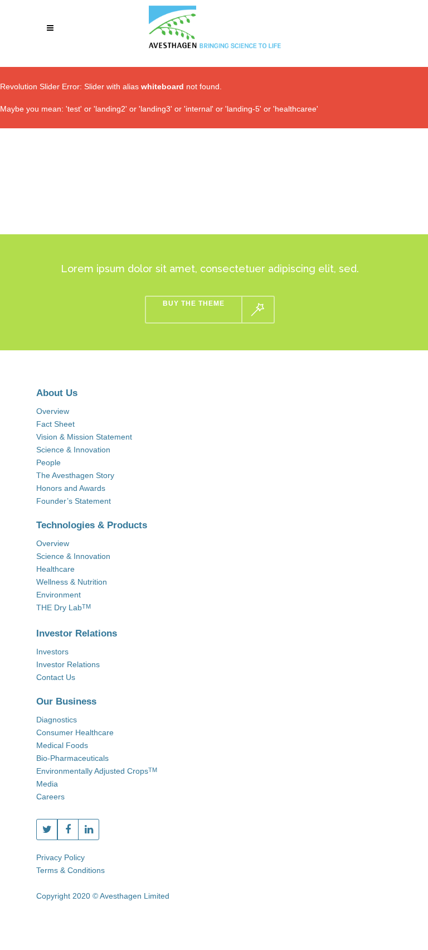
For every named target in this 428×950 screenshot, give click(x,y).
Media (47, 783)
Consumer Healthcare (75, 732)
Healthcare (55, 569)
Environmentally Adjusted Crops (96, 770)
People (48, 462)
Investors (52, 651)
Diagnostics (56, 719)
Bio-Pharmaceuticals (72, 758)
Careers (50, 796)
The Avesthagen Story (75, 475)
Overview (52, 411)
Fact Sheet (55, 423)
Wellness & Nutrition (71, 581)
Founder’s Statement (73, 500)
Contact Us (55, 677)
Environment (58, 594)
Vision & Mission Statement (84, 436)
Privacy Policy (60, 857)
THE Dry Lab (63, 607)
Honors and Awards (70, 488)
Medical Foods (62, 745)
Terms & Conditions (70, 870)
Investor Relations (68, 664)
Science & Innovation (73, 449)
